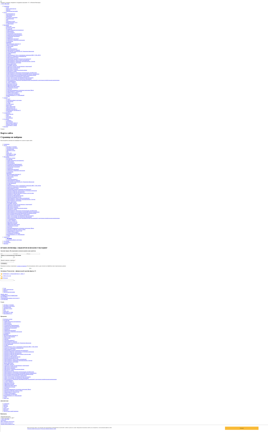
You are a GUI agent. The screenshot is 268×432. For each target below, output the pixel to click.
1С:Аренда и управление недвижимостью (16, 56)
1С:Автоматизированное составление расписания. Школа (20, 90)
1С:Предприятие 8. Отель (12, 57)
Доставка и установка (11, 146)
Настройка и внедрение (11, 17)
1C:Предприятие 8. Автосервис (13, 62)
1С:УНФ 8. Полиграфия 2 (12, 92)
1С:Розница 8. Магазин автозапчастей (15, 191)
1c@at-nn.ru (5, 277)
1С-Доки (8, 102)
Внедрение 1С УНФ (11, 154)
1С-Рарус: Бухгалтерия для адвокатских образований (18, 79)
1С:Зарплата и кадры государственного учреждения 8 (19, 66)
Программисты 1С (10, 15)
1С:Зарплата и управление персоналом (15, 40)
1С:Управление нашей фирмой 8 (14, 33)
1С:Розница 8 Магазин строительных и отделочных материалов (21, 190)
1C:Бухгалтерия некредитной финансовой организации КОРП (21, 75)
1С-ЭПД (8, 99)
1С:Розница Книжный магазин (13, 196)
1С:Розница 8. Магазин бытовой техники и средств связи (20, 193)
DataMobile (8, 42)
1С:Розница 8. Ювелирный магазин (14, 195)
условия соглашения (21, 266)
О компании (6, 6)
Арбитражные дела (10, 107)
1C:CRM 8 (8, 53)
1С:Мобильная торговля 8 (12, 38)
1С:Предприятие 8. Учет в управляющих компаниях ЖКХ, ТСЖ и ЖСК (23, 55)
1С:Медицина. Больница (12, 69)
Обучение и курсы (10, 21)
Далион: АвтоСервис (11, 63)
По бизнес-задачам (10, 27)
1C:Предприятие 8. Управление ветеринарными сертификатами (21, 72)
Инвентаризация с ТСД (11, 22)
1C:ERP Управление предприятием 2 (15, 30)
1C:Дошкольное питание (12, 87)
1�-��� (9, 238)
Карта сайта (6, 408)
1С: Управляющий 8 (11, 81)
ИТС (7, 20)
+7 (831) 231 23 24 (6, 275)
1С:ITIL (8, 96)
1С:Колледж (9, 89)
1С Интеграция (9, 23)
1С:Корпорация (10, 31)
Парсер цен (9, 105)
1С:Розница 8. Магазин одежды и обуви (15, 229)
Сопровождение (10, 18)
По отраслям (9, 28)
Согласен (242, 428)
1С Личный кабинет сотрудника (14, 239)
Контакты (5, 126)
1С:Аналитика (9, 41)
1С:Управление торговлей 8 (12, 36)
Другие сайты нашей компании (10, 411)
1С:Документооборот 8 (11, 48)
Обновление (9, 16)
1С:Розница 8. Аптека (11, 71)
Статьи (5, 407)
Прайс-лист (9, 26)
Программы (6, 25)
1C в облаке (6, 241)
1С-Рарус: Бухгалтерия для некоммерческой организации (19, 77)
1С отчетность (7, 242)
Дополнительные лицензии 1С (13, 43)
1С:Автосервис (9, 46)
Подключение (9, 117)
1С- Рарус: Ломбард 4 (11, 82)
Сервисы (5, 97)
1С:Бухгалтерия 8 (10, 32)
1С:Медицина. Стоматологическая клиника (16, 70)
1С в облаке (6, 119)
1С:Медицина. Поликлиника (13, 67)
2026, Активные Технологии (7, 421)
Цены (7, 115)
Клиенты (5, 405)
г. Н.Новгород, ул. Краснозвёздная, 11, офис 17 (13, 273)
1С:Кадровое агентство (11, 84)
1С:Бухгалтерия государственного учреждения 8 (17, 76)
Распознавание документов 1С (13, 110)
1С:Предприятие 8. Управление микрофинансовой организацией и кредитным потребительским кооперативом (32, 80)
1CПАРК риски (10, 104)
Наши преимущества (11, 8)
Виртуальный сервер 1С (12, 122)
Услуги (5, 12)
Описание (8, 116)
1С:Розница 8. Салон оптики (13, 194)
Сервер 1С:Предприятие (12, 45)
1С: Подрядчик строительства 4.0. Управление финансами (20, 51)
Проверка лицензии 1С (11, 109)
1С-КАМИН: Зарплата (11, 65)
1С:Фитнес (8, 47)
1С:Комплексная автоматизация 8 (14, 35)
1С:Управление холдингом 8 (13, 94)
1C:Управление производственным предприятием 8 (18, 58)
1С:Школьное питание (11, 85)
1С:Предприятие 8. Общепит (13, 50)
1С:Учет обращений (11, 52)
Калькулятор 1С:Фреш (11, 125)
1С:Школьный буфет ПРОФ (12, 86)
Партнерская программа (12, 11)
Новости (8, 10)
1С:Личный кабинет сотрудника (14, 100)
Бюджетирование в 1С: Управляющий (15, 95)
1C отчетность (6, 112)
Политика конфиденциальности (34, 428)
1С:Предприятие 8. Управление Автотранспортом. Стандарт (20, 61)
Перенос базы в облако (11, 124)
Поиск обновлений (10, 106)
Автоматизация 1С (10, 13)
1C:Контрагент (9, 101)
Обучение (5, 406)
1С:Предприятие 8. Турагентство (14, 91)
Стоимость (8, 120)
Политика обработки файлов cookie (48, 428)
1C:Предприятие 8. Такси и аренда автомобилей (17, 60)
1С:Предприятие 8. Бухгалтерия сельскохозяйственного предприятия (22, 74)
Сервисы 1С (6, 237)
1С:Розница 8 (9, 37)
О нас (7, 7)
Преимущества (9, 114)
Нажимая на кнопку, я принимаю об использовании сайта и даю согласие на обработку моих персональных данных (33, 266)
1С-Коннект (9, 111)
